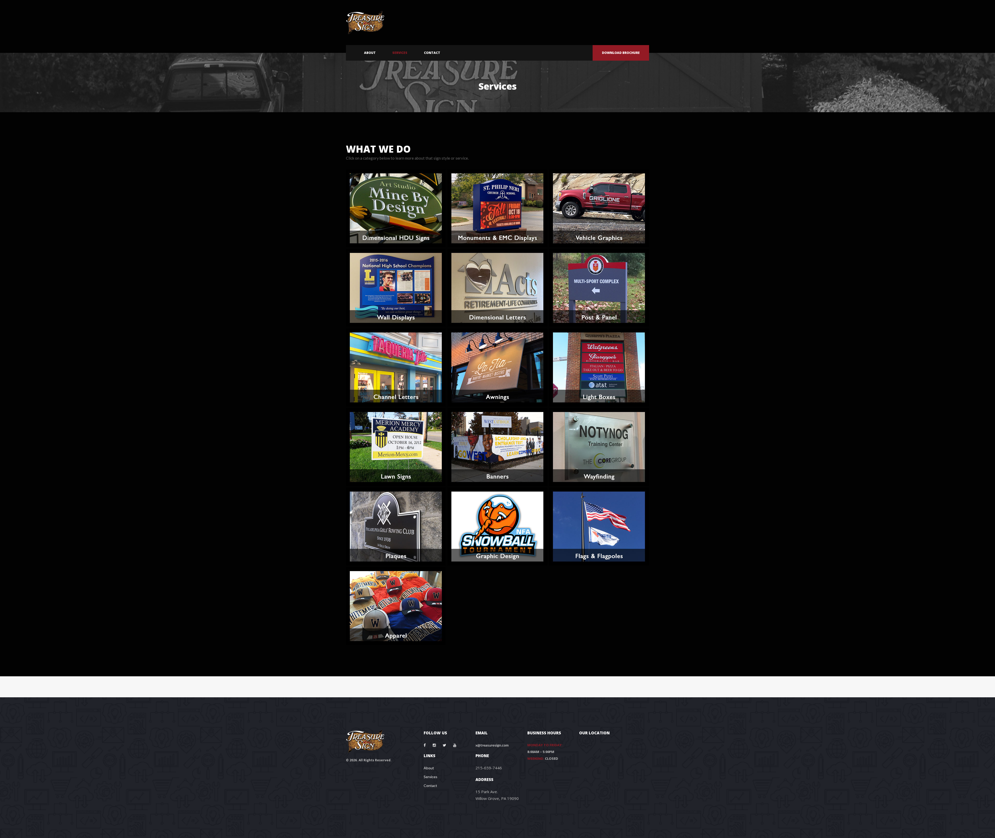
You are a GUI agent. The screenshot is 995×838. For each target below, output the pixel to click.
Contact (430, 785)
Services (430, 777)
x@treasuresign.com (492, 745)
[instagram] (434, 745)
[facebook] (425, 745)
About (429, 768)
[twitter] (444, 745)
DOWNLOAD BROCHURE (621, 53)
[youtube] (454, 745)
